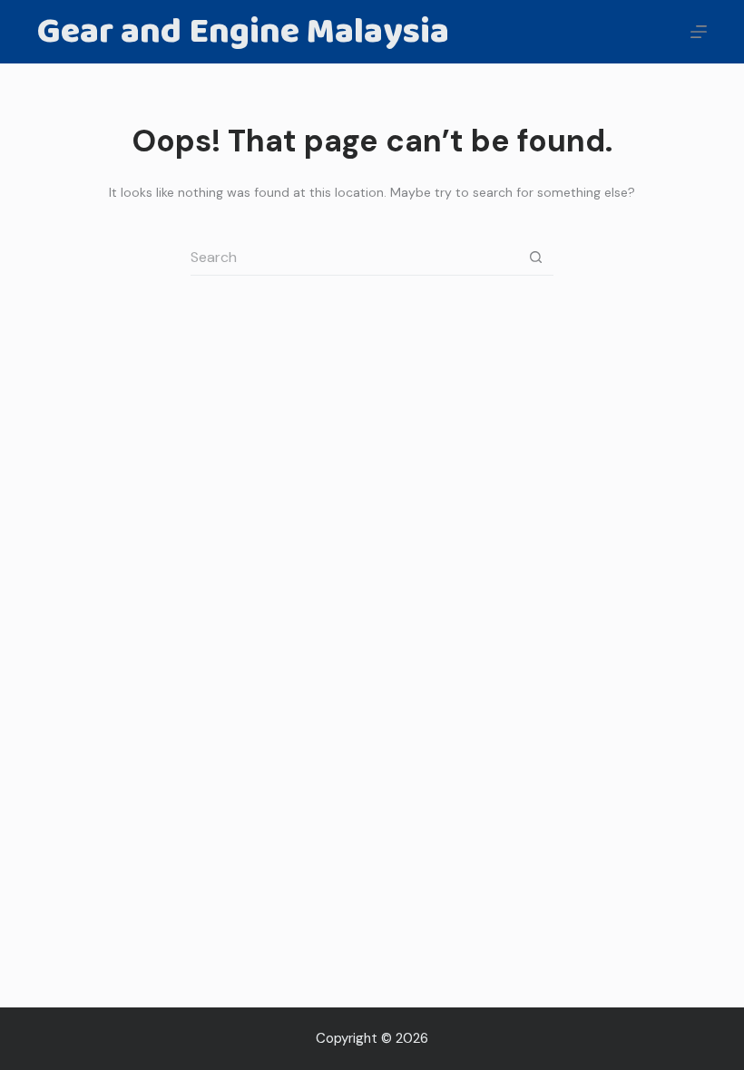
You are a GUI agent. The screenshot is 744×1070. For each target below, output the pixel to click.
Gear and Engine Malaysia (243, 32)
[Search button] (535, 257)
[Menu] (698, 32)
